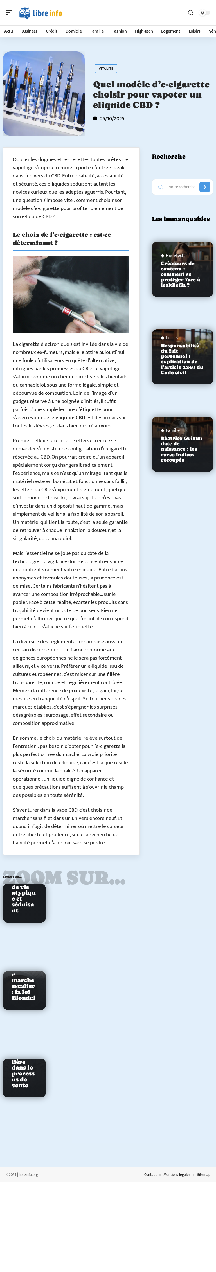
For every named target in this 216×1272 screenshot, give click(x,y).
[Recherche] (191, 12)
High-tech (175, 256)
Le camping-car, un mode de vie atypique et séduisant (24, 884)
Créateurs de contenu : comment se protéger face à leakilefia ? (180, 274)
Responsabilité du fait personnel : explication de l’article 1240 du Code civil (182, 359)
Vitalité (106, 68)
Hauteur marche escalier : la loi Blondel (23, 983)
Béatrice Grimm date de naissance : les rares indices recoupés (181, 449)
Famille (173, 430)
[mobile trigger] (10, 12)
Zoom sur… (64, 878)
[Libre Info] (40, 12)
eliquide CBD (70, 417)
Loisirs (172, 338)
